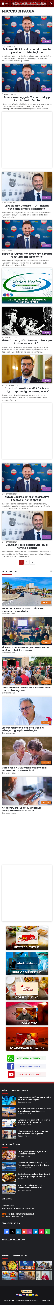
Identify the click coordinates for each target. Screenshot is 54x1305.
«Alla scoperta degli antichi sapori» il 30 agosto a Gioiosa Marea (34, 1121)
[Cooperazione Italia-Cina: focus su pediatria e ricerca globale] (27, 1265)
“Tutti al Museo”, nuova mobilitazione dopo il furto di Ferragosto (26, 689)
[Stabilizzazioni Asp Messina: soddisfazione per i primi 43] (9, 1189)
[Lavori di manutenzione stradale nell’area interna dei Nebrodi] (10, 1275)
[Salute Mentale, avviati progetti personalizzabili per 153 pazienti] (44, 1265)
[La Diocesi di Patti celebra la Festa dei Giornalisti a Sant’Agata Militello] (44, 1275)
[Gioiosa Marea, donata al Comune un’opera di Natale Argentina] (9, 1135)
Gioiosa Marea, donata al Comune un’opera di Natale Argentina (33, 1132)
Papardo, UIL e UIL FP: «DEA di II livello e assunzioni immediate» (22, 610)
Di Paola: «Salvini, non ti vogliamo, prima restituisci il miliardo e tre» (27, 255)
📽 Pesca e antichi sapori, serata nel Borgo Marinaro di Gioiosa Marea (25, 649)
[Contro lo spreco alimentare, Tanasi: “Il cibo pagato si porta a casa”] (9, 1177)
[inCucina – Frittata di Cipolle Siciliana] (10, 1265)
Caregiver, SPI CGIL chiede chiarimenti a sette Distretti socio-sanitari (24, 769)
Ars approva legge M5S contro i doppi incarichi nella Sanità (27, 98)
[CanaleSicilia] (29, 3)
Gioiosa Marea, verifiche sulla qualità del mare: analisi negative (34, 1098)
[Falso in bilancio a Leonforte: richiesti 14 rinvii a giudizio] (27, 1275)
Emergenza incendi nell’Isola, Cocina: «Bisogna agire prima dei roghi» (23, 729)
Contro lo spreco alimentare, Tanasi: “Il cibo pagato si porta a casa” (34, 1175)
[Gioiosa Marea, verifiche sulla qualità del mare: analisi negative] (9, 1101)
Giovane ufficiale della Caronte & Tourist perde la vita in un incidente (33, 1164)
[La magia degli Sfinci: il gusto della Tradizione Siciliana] (9, 1155)
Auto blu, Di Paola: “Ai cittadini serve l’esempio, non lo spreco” (27, 498)
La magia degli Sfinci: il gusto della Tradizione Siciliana (33, 1152)
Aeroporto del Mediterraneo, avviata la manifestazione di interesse (34, 1109)
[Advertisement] (27, 140)
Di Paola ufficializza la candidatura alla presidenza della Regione (27, 51)
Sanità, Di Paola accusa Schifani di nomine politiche (27, 546)
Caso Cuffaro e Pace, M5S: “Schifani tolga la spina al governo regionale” (27, 390)
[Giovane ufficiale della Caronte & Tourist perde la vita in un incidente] (9, 1166)
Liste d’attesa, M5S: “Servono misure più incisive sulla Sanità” (27, 342)
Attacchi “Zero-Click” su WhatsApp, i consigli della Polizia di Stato (22, 809)
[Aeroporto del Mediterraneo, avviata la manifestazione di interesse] (9, 1112)
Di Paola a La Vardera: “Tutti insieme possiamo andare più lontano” (27, 207)
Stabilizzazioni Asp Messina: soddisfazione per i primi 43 (30, 1186)
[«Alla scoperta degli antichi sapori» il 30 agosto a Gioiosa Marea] (9, 1123)
